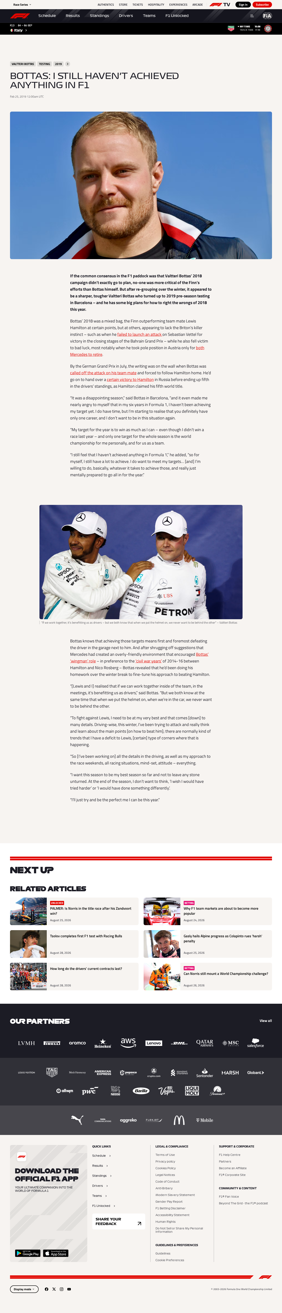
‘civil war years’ (148, 661)
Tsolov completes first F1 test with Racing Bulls (86, 936)
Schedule (47, 15)
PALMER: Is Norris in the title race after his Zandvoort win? (90, 911)
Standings (99, 15)
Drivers (126, 15)
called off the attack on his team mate (103, 372)
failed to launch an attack (139, 334)
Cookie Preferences (170, 1260)
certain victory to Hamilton (130, 379)
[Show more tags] (67, 63)
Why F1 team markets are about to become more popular (221, 911)
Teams (149, 15)
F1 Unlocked (177, 15)
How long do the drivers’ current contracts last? (86, 968)
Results (73, 15)
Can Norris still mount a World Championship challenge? (226, 973)
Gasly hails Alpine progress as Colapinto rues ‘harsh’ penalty (223, 938)
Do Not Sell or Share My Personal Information (179, 1230)
